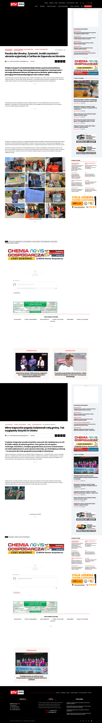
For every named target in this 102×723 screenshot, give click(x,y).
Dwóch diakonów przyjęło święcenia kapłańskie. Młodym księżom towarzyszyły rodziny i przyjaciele (76, 176)
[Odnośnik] (31, 288)
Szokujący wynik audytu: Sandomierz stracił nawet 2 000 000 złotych (91, 190)
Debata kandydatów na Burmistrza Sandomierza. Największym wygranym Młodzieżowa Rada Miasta (77, 184)
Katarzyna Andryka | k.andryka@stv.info (19, 61)
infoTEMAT (87, 180)
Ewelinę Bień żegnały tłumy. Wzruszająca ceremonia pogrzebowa (78, 710)
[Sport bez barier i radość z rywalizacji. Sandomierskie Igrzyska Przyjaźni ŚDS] (86, 89)
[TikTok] (86, 721)
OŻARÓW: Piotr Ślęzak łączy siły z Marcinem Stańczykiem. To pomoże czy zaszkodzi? (91, 167)
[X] (90, 3)
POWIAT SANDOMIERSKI (41, 49)
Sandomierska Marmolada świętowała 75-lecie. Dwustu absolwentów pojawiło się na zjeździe (79, 707)
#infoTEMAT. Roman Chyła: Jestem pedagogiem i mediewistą (91, 183)
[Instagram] (88, 3)
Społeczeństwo (18, 50)
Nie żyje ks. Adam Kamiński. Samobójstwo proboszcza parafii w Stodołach (78, 703)
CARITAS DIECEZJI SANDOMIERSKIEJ (23, 49)
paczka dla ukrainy (36, 241)
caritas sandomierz (27, 241)
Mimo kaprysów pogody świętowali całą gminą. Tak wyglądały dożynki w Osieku (85, 33)
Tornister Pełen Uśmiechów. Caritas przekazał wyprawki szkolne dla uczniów (85, 53)
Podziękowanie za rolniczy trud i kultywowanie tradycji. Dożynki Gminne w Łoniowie (85, 38)
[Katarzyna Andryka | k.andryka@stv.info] (6, 61)
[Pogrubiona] (18, 288)
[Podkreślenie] (21, 288)
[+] (34, 288)
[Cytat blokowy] (28, 288)
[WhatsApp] (61, 61)
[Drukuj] (64, 61)
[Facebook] (87, 3)
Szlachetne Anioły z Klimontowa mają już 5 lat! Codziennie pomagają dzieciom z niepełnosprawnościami (31, 374)
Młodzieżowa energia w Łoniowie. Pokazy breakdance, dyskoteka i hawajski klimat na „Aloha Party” (85, 108)
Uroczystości (74, 172)
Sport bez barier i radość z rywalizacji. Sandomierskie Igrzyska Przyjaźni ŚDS (85, 100)
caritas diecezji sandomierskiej (15, 241)
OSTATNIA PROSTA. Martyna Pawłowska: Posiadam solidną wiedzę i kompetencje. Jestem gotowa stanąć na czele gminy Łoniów (77, 168)
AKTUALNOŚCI (9, 49)
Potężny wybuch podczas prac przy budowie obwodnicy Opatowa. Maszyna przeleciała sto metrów (79, 714)
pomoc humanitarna (45, 241)
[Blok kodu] (29, 288)
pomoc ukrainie (54, 241)
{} (32, 288)
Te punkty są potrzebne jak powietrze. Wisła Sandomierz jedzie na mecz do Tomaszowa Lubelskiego (70, 374)
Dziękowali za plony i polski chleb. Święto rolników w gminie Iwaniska (83, 48)
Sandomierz (8, 50)
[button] (82, 3)
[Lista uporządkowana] (25, 288)
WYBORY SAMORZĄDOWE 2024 (90, 163)
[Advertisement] (35, 93)
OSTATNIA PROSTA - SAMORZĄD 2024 (75, 163)
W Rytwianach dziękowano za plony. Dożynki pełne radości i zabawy (77, 190)
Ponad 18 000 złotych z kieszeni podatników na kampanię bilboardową (90, 175)
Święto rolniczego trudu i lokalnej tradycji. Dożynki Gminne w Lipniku (84, 43)
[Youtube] (91, 3)
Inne (86, 172)
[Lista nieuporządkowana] (26, 288)
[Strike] (23, 288)
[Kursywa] (20, 288)
